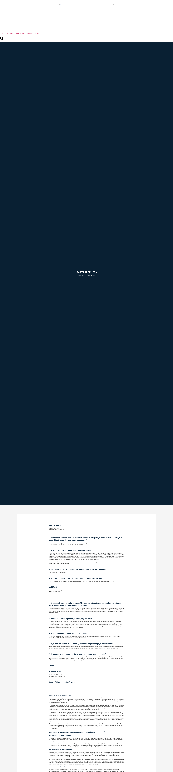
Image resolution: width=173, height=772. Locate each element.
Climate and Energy (20, 33)
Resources (30, 33)
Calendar (37, 33)
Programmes (10, 33)
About (2, 33)
